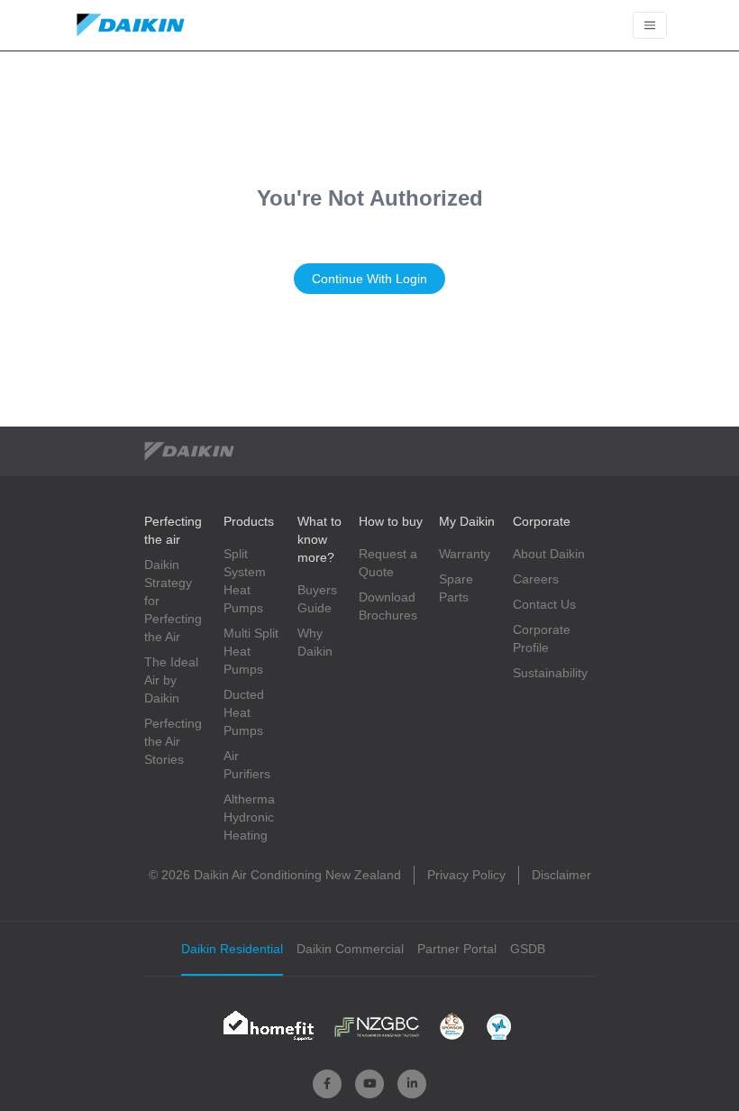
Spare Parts (456, 588)
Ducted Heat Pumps (244, 712)
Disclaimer (561, 875)
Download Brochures (388, 606)
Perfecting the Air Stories (173, 741)
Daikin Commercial (350, 948)
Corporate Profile (541, 638)
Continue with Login (369, 278)
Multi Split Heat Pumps (251, 651)
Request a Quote (388, 562)
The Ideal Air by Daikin (171, 680)
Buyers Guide (317, 599)
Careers (536, 579)
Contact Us (544, 604)
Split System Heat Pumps (245, 580)
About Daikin (549, 553)
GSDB (527, 948)
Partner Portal (457, 948)
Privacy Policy (466, 875)
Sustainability (550, 673)
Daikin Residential (232, 948)
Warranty (464, 553)
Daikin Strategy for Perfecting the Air (173, 600)
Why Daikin (315, 642)
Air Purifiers (247, 764)
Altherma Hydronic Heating (249, 817)
